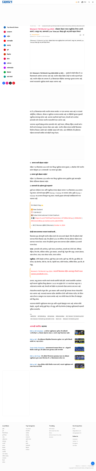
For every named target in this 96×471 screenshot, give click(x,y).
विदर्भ (3, 460)
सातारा (3, 445)
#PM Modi (51, 428)
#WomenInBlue (36, 221)
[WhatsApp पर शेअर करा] (80, 35)
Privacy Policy (91, 466)
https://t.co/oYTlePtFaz (43, 218)
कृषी (27, 441)
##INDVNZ (33, 316)
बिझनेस (27, 447)
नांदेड (3, 437)
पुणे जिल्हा (4, 435)
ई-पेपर (74, 428)
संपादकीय (28, 430)
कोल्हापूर (4, 441)
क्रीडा (39, 26)
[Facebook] (3, 83)
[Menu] (93, 2)
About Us (78, 466)
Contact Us (83, 466)
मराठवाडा (4, 458)
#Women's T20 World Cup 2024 (71, 319)
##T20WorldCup (42, 316)
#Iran (50, 433)
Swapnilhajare (35, 34)
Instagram (75, 443)
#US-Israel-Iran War (54, 430)
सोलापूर (3, 449)
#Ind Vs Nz (58, 319)
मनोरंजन (27, 449)
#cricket (51, 437)
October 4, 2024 (59, 225)
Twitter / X (75, 441)
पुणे (3, 430)
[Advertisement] (48, 14)
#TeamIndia (55, 218)
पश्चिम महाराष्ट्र (5, 456)
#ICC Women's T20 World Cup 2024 (74, 316)
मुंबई (3, 428)
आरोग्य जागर (28, 439)
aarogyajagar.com (77, 433)
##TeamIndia (51, 316)
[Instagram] (7, 83)
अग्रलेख (27, 433)
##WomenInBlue (60, 316)
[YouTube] (13, 83)
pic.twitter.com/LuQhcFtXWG (53, 221)
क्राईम (27, 443)
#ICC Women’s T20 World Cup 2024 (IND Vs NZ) (42, 319)
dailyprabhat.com (77, 430)
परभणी (3, 443)
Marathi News (33, 26)
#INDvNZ (77, 218)
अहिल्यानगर (4, 439)
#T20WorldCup (67, 218)
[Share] (83, 35)
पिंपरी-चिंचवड (5, 433)
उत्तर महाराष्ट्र (4, 453)
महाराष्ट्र (27, 435)
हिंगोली (3, 447)
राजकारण (28, 437)
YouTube (75, 445)
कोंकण (3, 462)
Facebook (75, 439)
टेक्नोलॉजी (28, 445)
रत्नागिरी (4, 451)
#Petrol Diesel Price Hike (55, 435)
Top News (28, 428)
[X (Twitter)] (10, 83)
